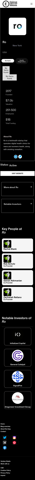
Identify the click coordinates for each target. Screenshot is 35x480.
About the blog (5, 429)
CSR (2, 468)
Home (3, 424)
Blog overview (5, 426)
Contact (3, 431)
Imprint (3, 475)
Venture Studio (5, 461)
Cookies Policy (6, 470)
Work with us (5, 463)
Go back (8, 61)
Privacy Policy (5, 473)
